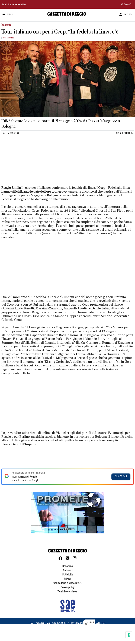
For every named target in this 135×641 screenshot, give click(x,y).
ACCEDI (128, 15)
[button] (67, 512)
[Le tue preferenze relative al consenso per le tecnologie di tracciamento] (129, 634)
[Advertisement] (27, 163)
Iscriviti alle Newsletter (14, 5)
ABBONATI (126, 5)
